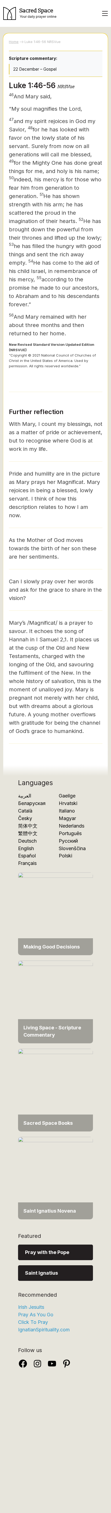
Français (27, 863)
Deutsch (27, 841)
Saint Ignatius (41, 1273)
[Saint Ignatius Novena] (55, 1177)
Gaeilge (67, 796)
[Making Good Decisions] (55, 913)
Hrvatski (68, 803)
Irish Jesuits (31, 1307)
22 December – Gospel (35, 69)
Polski (65, 855)
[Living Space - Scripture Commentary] (55, 1001)
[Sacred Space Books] (55, 1089)
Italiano (67, 811)
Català (25, 811)
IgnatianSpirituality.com (44, 1329)
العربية (24, 796)
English (26, 848)
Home (14, 41)
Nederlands (71, 826)
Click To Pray (33, 1322)
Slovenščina (72, 848)
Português (70, 833)
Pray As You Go (35, 1314)
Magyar (67, 818)
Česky (25, 818)
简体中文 (27, 826)
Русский (68, 841)
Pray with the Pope (47, 1252)
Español (27, 855)
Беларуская (32, 803)
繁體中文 (27, 833)
